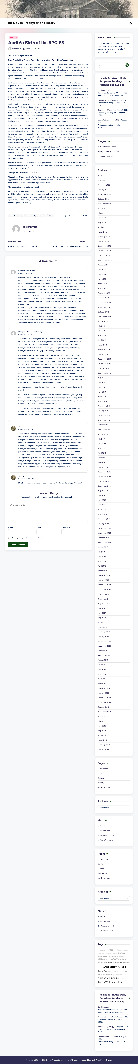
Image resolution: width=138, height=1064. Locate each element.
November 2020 (104, 251)
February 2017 (104, 462)
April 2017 (102, 453)
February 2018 (104, 406)
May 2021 (102, 222)
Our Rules (101, 773)
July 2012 (101, 721)
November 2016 (104, 476)
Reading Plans (103, 783)
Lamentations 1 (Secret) (108, 120)
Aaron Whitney (120, 956)
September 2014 (105, 599)
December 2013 (104, 641)
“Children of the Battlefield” (107, 959)
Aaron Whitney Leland (110, 982)
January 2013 (103, 693)
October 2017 (103, 425)
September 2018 (104, 373)
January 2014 (103, 636)
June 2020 (102, 274)
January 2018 (103, 411)
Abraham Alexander (113, 962)
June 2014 (102, 613)
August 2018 (103, 378)
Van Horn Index (104, 787)
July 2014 (101, 608)
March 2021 (102, 232)
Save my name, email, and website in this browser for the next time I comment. (40, 538)
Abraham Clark (115, 967)
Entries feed (105, 830)
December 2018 (104, 359)
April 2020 (102, 284)
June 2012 (102, 726)
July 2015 (101, 552)
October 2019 (103, 312)
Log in (102, 826)
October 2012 (103, 707)
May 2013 (102, 674)
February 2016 (104, 519)
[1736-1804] (113, 950)
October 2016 (103, 481)
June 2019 (102, 331)
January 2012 (103, 749)
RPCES (50, 216)
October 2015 (103, 538)
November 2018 (104, 364)
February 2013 (104, 688)
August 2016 (103, 491)
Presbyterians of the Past (108, 151)
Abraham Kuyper (102, 950)
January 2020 (103, 298)
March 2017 (102, 458)
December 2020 (104, 246)
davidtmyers (29, 226)
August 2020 (103, 265)
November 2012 (104, 702)
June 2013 (102, 669)
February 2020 (104, 293)
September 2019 (104, 317)
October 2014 (103, 594)
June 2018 (102, 387)
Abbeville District (109, 974)
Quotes (101, 778)
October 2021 (103, 199)
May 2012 (102, 731)
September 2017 (104, 429)
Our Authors (103, 769)
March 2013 (102, 683)
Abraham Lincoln (108, 977)
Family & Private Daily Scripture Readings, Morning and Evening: (113, 81)
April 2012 (13, 37)
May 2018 (102, 392)
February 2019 (104, 349)
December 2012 (104, 698)
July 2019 (101, 326)
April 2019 (102, 340)
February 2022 (104, 185)
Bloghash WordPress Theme (99, 1060)
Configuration (103, 90)
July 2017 (101, 439)
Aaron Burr (103, 971)
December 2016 (104, 472)
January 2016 (103, 524)
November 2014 (104, 589)
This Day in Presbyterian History (30, 23)
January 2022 (103, 189)
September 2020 (105, 260)
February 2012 (104, 745)
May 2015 (102, 561)
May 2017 (102, 448)
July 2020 (102, 270)
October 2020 (104, 255)
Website (66, 527)
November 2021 (104, 194)
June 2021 (102, 218)
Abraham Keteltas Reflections (109, 953)
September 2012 (104, 712)
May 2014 (102, 618)
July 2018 (101, 382)
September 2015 (104, 542)
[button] (28, 232)
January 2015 (103, 580)
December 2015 (104, 528)
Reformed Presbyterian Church (34, 216)
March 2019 (102, 345)
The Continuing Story (106, 156)
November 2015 (104, 533)
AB (108, 950)
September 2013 (104, 655)
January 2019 (103, 354)
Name (11, 527)
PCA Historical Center (107, 147)
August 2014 (103, 603)
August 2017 (103, 434)
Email (39, 527)
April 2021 (102, 227)
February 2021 (104, 237)
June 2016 (102, 500)
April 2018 (102, 396)
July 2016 (101, 495)
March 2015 (102, 571)
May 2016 (102, 505)
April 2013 (102, 679)
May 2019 (102, 335)
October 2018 (103, 368)
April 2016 (102, 509)
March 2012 (102, 740)
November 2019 (104, 307)
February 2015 (104, 575)
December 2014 (104, 585)
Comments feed (107, 835)
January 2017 (103, 467)
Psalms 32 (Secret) (106, 100)
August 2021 (103, 208)
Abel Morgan (118, 974)
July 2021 (101, 213)
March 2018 (102, 401)
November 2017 (104, 420)
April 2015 (102, 566)
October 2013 (103, 651)
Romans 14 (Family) (106, 110)
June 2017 (102, 444)
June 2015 (102, 556)
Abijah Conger (122, 978)
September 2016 (104, 486)
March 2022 (103, 180)
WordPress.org (106, 840)
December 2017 (104, 415)
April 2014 (102, 622)
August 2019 (103, 321)
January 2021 (103, 241)
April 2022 (102, 175)
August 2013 (103, 660)
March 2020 (103, 288)
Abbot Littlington (113, 971)
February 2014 (104, 632)
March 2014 (102, 627)
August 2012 (103, 716)
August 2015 (103, 547)
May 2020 (102, 279)
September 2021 (104, 204)
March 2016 (102, 514)
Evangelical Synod (15, 216)
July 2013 (101, 665)
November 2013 (104, 646)
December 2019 (104, 302)
